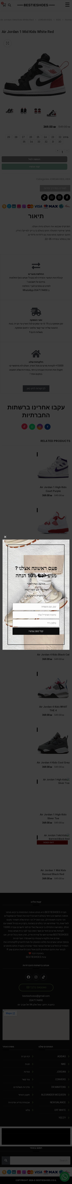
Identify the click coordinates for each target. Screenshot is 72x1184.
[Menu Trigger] (67, 4)
